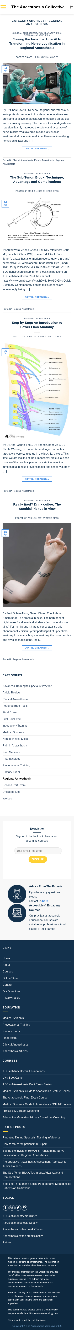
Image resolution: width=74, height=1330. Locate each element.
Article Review (11, 692)
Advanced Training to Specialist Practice (27, 686)
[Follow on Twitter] (18, 1208)
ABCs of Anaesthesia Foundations (24, 1071)
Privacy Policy (11, 997)
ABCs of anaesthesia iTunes (20, 1216)
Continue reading (37, 148)
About (6, 964)
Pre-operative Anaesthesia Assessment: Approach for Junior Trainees (35, 1164)
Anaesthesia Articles (15, 1051)
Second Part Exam (14, 785)
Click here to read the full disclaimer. (27, 1320)
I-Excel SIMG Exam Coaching (21, 1110)
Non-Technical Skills (15, 738)
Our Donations (11, 991)
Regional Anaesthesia (37, 35)
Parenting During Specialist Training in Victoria (31, 1137)
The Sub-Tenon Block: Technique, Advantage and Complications (33, 1175)
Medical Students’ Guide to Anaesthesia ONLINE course (37, 1104)
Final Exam (10, 712)
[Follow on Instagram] (12, 1208)
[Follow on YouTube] (24, 1208)
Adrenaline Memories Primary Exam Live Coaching (34, 1117)
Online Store (10, 978)
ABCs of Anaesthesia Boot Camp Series (27, 1084)
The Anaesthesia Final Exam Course (25, 1097)
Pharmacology (11, 758)
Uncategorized (11, 791)
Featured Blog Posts (15, 705)
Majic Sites (51, 57)
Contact (7, 984)
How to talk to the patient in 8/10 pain (25, 1144)
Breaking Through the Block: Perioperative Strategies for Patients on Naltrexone (37, 1186)
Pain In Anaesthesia (50, 33)
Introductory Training (15, 725)
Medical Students (13, 732)
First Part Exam (12, 719)
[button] (3, 7)
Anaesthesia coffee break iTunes (23, 1229)
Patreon (7, 1242)
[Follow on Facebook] (6, 1208)
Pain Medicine (11, 752)
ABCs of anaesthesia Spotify (20, 1222)
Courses (8, 971)
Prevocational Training (16, 765)
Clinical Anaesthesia (24, 33)
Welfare (7, 798)
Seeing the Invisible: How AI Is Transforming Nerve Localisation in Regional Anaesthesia (37, 43)
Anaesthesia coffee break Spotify (23, 1235)
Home (6, 958)
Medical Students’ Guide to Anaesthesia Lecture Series (36, 1091)
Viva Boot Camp (13, 1077)
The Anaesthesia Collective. (38, 7)
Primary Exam (11, 771)
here (45, 901)
